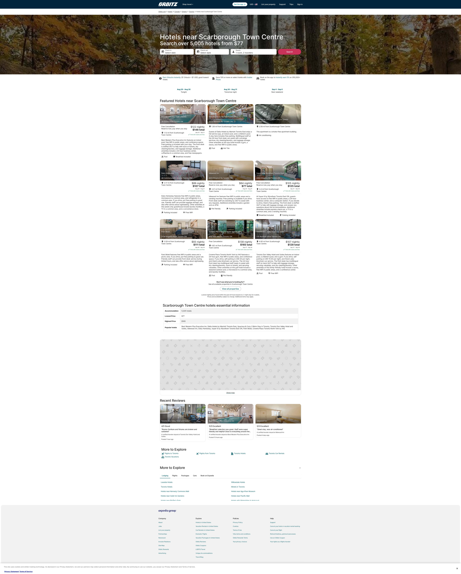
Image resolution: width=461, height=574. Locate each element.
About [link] (160, 522)
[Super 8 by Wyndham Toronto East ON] (278, 189)
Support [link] (272, 522)
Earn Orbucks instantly (172, 77)
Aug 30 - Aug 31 (230, 89)
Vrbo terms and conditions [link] (241, 534)
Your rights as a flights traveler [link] (280, 542)
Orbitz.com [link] (162, 11)
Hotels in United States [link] (203, 522)
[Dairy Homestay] (183, 189)
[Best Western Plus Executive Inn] (183, 131)
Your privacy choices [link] (240, 542)
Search (289, 52)
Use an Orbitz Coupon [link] (277, 538)
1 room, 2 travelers (244, 53)
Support (282, 4)
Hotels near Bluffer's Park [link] (171, 500)
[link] (178, 453)
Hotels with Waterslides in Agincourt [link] (245, 500)
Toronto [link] (191, 11)
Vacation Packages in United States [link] (208, 538)
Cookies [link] (235, 526)
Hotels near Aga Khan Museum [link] (243, 491)
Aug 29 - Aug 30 (184, 89)
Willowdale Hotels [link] (238, 482)
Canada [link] (177, 11)
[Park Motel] (183, 248)
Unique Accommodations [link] (204, 553)
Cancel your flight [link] (276, 530)
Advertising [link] (162, 553)
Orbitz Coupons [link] (201, 545)
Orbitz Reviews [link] (201, 542)
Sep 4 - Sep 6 (277, 89)
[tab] (165, 475)
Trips (291, 4)
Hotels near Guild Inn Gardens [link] (172, 496)
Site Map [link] (161, 545)
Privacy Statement (11, 571)
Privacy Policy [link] (238, 522)
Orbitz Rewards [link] (163, 549)
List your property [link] (164, 530)
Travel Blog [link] (199, 557)
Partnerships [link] (162, 534)
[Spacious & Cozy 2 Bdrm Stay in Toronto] (278, 131)
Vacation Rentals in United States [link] (207, 526)
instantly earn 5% (282, 77)
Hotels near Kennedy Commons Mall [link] (175, 491)
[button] (230, 467)
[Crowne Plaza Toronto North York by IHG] (230, 248)
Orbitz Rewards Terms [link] (240, 538)
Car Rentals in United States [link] (205, 530)
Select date (170, 53)
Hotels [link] (170, 11)
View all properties (230, 289)
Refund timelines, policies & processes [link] (283, 534)
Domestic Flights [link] (201, 534)
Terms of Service (26, 571)
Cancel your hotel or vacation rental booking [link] (285, 526)
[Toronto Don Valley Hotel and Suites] (278, 248)
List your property (268, 4)
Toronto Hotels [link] (166, 487)
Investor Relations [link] (164, 542)
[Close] (457, 568)
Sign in (300, 4)
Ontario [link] (184, 11)
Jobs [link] (160, 526)
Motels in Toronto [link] (238, 487)
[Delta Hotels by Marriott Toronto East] (230, 131)
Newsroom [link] (162, 538)
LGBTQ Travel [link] (200, 549)
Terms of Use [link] (237, 530)
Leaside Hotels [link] (166, 482)
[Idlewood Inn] (230, 189)
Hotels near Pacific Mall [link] (240, 496)
